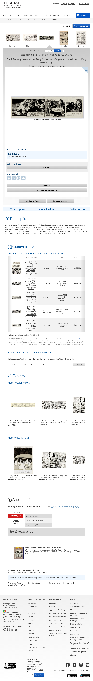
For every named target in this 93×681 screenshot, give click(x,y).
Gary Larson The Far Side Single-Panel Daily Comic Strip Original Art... (23, 476)
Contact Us (84, 4)
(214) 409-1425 (11, 630)
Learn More (71, 578)
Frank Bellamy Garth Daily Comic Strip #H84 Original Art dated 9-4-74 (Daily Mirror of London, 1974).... (31, 311)
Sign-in (12, 46)
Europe (31, 620)
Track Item (47, 185)
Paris (30, 644)
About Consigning (77, 606)
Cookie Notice (75, 634)
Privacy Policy (75, 631)
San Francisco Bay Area (37, 647)
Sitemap (73, 655)
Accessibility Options (78, 652)
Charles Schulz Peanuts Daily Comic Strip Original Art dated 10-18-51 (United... (22, 422)
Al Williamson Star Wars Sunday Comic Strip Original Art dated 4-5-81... (54, 476)
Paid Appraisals (55, 620)
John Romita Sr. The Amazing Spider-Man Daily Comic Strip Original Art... (54, 421)
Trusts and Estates (56, 623)
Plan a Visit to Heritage (57, 613)
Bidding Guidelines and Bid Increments (44, 583)
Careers (52, 606)
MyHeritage (81, 15)
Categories (8, 15)
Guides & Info (77, 209)
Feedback (74, 613)
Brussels (31, 610)
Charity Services (55, 630)
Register (71, 4)
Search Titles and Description (41, 365)
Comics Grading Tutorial (18, 585)
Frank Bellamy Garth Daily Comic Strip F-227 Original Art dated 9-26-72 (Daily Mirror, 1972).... (31, 298)
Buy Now (34, 15)
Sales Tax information (41, 572)
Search (79, 364)
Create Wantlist (47, 167)
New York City (33, 637)
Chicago (31, 613)
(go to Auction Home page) (65, 506)
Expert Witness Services (58, 627)
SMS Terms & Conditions (79, 648)
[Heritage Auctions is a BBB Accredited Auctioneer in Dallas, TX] (10, 666)
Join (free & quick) (63, 55)
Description (18, 209)
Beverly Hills (33, 606)
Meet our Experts (76, 610)
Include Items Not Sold (18, 365)
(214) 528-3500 (8, 628)
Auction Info (47, 209)
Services (54, 15)
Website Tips (75, 627)
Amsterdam (32, 603)
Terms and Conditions (17, 583)
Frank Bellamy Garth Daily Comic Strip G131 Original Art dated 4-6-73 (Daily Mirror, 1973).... (31, 284)
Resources (66, 15)
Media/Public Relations (57, 617)
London (31, 630)
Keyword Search (82, 26)
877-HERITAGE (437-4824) (12, 626)
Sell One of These (32, 201)
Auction (66, 26)
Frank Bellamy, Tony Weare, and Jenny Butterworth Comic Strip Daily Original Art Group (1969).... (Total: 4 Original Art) (31, 268)
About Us (52, 603)
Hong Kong (32, 627)
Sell (44, 15)
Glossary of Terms (70, 583)
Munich (31, 634)
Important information (18, 578)
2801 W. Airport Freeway (12, 614)
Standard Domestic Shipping (20, 572)
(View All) (27, 382)
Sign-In (64, 4)
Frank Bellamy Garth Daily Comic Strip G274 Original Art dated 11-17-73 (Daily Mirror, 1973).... (31, 325)
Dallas (30, 617)
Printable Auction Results (47, 190)
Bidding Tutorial (76, 624)
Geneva (31, 623)
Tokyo (30, 651)
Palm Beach (32, 640)
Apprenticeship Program (58, 610)
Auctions (22, 15)
